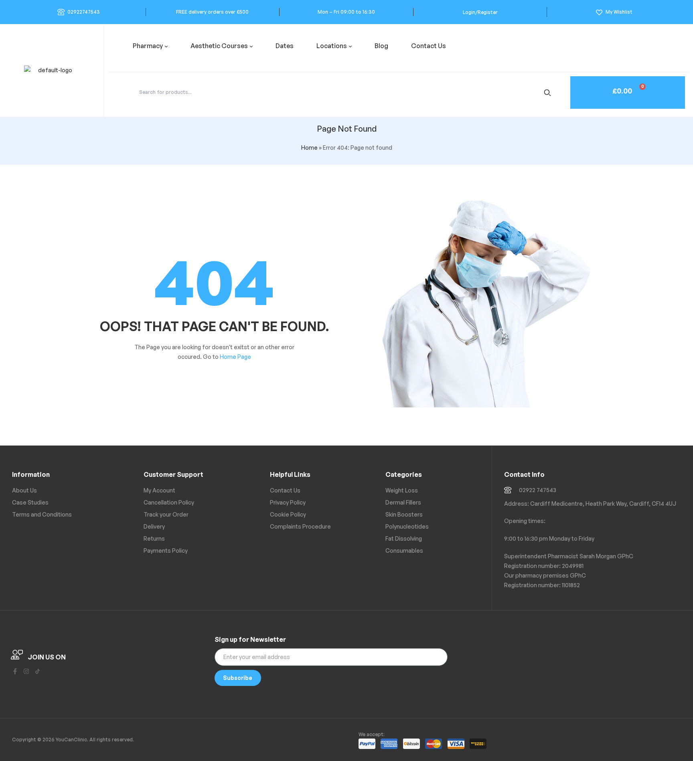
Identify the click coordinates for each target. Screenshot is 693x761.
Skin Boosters (404, 514)
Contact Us (285, 490)
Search (548, 92)
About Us (24, 490)
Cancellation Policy (169, 502)
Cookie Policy (288, 514)
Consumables (404, 550)
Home (309, 147)
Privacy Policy (288, 502)
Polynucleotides (407, 526)
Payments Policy (166, 550)
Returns (154, 538)
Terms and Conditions (42, 514)
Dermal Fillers (403, 502)
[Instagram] (26, 671)
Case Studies (30, 502)
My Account (159, 490)
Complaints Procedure (300, 526)
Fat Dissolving (403, 538)
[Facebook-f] (15, 671)
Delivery (154, 526)
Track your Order (166, 514)
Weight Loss (401, 490)
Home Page (235, 356)
